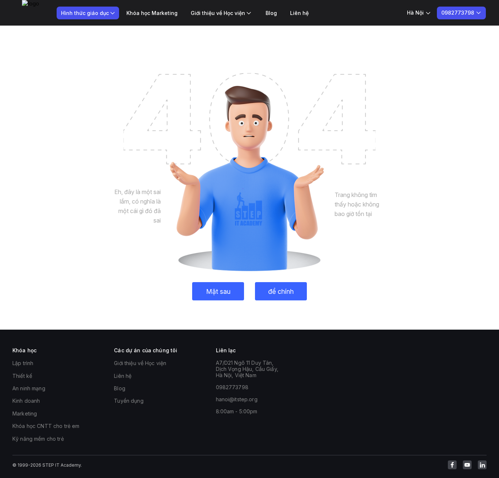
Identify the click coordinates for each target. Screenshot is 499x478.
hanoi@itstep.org (237, 399)
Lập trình (22, 363)
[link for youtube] (467, 464)
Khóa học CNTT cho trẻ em (45, 426)
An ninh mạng (28, 388)
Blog (271, 13)
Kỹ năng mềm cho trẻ (38, 439)
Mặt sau (218, 291)
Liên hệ (299, 13)
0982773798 (232, 387)
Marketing (24, 413)
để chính (281, 291)
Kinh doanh (26, 401)
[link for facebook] (452, 464)
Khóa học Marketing (152, 13)
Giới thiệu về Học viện (140, 363)
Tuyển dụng (128, 401)
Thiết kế (22, 376)
